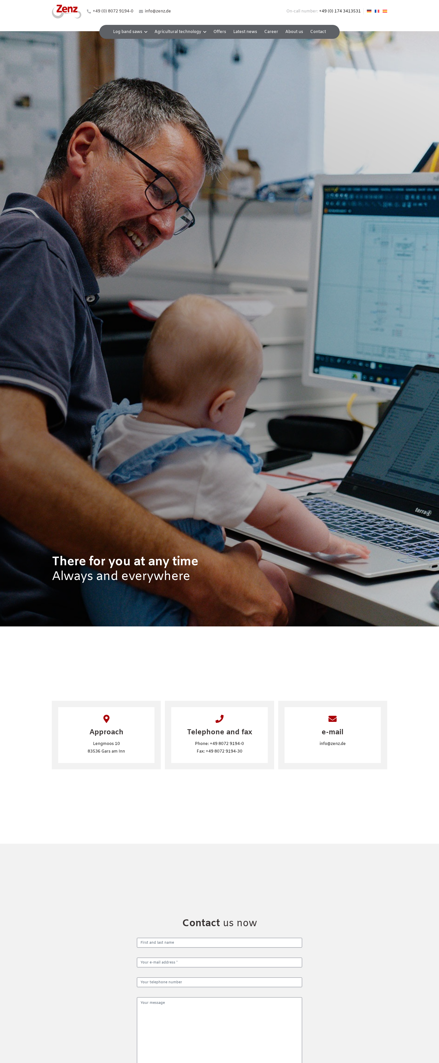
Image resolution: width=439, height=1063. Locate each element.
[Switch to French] (378, 11)
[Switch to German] (370, 11)
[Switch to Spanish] (386, 11)
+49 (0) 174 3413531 (340, 11)
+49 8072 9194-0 (227, 743)
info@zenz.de (333, 743)
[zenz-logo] (66, 12)
